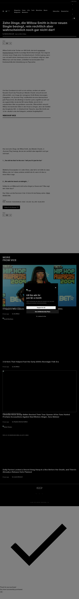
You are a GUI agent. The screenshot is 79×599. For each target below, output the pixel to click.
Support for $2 (41, 307)
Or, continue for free (41, 316)
